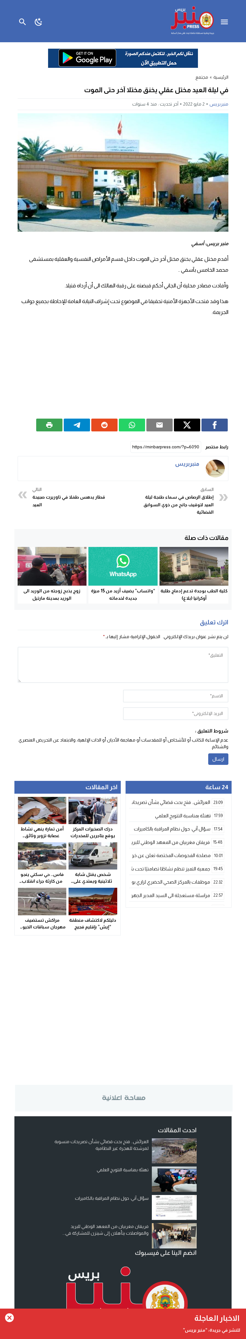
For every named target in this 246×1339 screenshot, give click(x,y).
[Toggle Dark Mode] (39, 21)
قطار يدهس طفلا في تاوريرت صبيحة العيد (68, 497)
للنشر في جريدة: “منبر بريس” (211, 1330)
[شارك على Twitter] (187, 425)
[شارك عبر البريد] (159, 425)
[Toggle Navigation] (226, 21)
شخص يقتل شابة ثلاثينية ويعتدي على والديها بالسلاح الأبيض (92, 881)
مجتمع (201, 77)
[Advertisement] (122, 367)
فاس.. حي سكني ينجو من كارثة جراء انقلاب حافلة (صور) (42, 881)
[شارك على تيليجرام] (76, 425)
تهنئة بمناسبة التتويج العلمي (123, 1169)
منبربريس (218, 104)
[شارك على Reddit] (104, 425)
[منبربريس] (215, 468)
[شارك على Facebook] (214, 425)
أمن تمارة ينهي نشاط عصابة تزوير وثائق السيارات (42, 835)
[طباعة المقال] (49, 425)
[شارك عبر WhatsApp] (132, 425)
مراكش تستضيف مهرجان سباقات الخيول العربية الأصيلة (42, 927)
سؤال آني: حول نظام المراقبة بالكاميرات (112, 1198)
